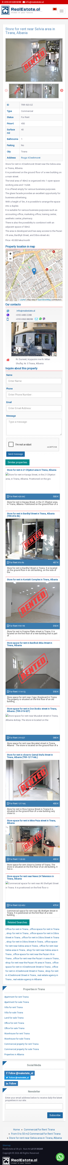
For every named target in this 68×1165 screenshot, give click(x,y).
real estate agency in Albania (27, 979)
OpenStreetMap (44, 299)
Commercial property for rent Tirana (21, 1044)
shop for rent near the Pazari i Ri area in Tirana (28, 962)
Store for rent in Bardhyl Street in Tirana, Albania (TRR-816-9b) (31, 514)
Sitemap (6, 1145)
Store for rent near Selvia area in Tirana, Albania (35, 1138)
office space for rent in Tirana (44, 929)
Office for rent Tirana (14, 1023)
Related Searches (17, 922)
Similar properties (17, 462)
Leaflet (23, 299)
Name (9, 375)
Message (11, 416)
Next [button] (61, 90)
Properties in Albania (14, 1054)
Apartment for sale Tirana (16, 1002)
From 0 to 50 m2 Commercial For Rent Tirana (36, 1133)
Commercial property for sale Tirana (21, 1049)
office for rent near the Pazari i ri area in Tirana (36, 958)
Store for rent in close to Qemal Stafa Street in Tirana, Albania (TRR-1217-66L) (30, 756)
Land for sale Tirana (14, 1018)
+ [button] (10, 254)
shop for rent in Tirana (17, 933)
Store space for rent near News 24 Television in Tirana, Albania (30, 877)
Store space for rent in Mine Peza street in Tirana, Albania (31, 821)
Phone (9, 388)
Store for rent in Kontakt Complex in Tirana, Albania (32, 579)
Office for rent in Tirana (17, 929)
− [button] (10, 259)
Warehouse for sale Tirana (17, 1039)
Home (16, 1129)
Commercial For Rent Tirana (39, 1129)
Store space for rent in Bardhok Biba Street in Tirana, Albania (29, 644)
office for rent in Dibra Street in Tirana (40, 937)
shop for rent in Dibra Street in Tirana (25, 941)
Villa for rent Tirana (13, 1007)
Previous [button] (6, 90)
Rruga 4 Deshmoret (30, 157)
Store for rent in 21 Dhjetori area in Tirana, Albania (31, 470)
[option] (17, 91)
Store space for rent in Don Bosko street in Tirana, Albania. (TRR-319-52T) (32, 709)
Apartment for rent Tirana (16, 997)
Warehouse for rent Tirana (17, 1033)
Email (9, 402)
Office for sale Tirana (14, 1028)
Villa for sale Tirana (13, 1012)
